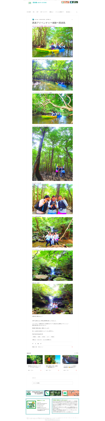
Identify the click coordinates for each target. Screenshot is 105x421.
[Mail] (62, 2)
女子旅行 (43, 336)
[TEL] (52, 393)
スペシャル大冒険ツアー (60, 11)
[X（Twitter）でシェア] (35, 343)
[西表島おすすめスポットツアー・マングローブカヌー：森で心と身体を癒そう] (35, 359)
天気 (33, 11)
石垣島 (39, 336)
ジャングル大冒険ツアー (47, 339)
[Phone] (71, 2)
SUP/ (37, 11)
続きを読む (68, 11)
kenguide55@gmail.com (44, 409)
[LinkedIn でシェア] (38, 343)
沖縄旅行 (34, 336)
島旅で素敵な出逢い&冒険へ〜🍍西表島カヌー (52, 366)
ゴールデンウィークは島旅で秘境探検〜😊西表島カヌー (70, 366)
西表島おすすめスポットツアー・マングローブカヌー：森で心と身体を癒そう (34, 366)
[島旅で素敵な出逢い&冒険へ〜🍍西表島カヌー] (52, 359)
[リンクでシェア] (40, 343)
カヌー (48, 336)
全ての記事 (29, 11)
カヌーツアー (39, 339)
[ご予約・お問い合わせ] (70, 393)
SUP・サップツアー (43, 11)
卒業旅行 (52, 336)
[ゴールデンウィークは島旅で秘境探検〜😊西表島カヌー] (70, 359)
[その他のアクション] (72, 19)
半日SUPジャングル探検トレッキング (33, 418)
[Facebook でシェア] (32, 343)
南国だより (51, 11)
